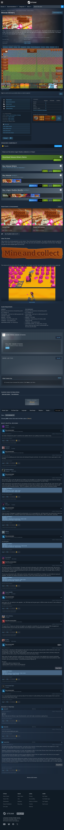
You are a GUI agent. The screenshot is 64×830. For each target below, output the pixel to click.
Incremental (5, 47)
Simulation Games (11, 10)
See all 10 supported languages (40, 110)
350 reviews (13, 641)
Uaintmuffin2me (9, 616)
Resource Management (35, 47)
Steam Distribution (7, 804)
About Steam (6, 796)
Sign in (2, 93)
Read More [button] (58, 668)
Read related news (7, 128)
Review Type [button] (5, 410)
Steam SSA (6, 798)
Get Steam (44, 796)
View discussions (7, 130)
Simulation (11, 47)
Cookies (31, 804)
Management (23, 47)
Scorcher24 (8, 557)
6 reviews (13, 427)
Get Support (45, 801)
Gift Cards (5, 806)
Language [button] (24, 410)
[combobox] (47, 6)
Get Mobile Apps (46, 798)
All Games (3, 10)
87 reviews (7, 617)
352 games (7, 593)
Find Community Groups (8, 132)
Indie (10, 115)
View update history (7, 126)
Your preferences (15, 394)
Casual (7, 115)
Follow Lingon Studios (14, 344)
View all (59, 377)
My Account (45, 804)
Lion (6, 503)
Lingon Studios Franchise (21, 10)
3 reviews (13, 448)
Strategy (15, 47)
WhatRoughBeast (9, 469)
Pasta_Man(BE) (9, 592)
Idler (19, 47)
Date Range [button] (32, 410)
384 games (7, 641)
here (28, 382)
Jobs (19, 798)
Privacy (31, 796)
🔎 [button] (61, 249)
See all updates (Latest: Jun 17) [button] (11, 233)
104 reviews (14, 558)
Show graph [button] (57, 410)
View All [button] (60, 206)
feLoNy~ (7, 639)
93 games (7, 427)
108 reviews (13, 471)
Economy (43, 47)
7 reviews (13, 504)
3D (56, 47)
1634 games (7, 558)
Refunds (31, 806)
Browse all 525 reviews (32, 777)
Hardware (20, 801)
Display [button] (47, 410)
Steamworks (6, 801)
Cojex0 (7, 425)
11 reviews (13, 593)
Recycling (20, 804)
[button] (3, 6)
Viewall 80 (58, 118)
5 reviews (7, 533)
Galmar (7, 531)
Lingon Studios (27, 42)
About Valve (20, 796)
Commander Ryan (9, 685)
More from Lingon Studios (16, 335)
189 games (7, 448)
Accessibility (32, 798)
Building (47, 47)
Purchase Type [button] (14, 410)
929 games (7, 504)
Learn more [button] (58, 146)
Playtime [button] (41, 410)
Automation (52, 47)
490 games (7, 471)
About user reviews (6, 394)
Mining (28, 47)
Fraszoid (7, 447)
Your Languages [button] (9, 415)
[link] (47, 171)
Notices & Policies (33, 801)
